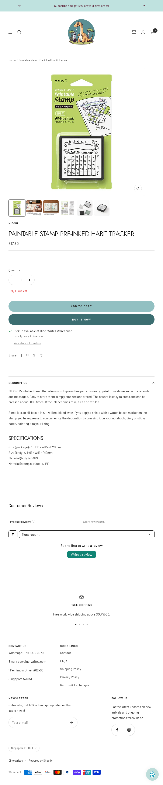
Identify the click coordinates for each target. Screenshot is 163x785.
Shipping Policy (70, 669)
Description (18, 383)
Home (12, 60)
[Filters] (12, 534)
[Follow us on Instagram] (129, 730)
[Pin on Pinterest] (27, 355)
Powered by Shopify (40, 760)
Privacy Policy (69, 677)
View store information (27, 343)
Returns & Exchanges (74, 685)
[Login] (143, 32)
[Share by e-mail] (41, 355)
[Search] (19, 32)
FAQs (63, 661)
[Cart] (152, 32)
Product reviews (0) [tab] (22, 521)
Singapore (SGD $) (22, 748)
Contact (65, 653)
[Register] (71, 722)
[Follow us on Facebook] (117, 730)
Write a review (81, 554)
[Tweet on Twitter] (34, 355)
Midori (13, 223)
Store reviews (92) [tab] (94, 521)
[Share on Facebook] (21, 355)
